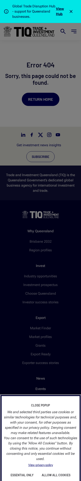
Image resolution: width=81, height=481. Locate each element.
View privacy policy (40, 465)
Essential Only (22, 475)
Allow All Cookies (56, 475)
